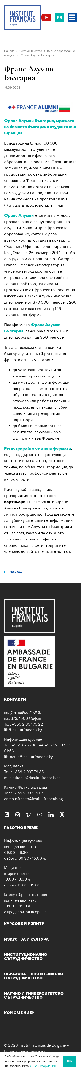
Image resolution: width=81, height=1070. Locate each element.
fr (59, 17)
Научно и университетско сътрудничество (34, 995)
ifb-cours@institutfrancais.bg (28, 756)
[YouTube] (46, 17)
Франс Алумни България (37, 55)
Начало (9, 51)
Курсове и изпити (24, 923)
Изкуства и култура (26, 939)
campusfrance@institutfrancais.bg (33, 799)
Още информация (43, 1066)
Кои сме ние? (19, 1012)
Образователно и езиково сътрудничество (33, 976)
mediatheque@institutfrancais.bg (32, 777)
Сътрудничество (30, 51)
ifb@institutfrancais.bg (23, 729)
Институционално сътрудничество (25, 956)
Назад (16, 572)
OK (69, 1061)
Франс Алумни (19, 215)
